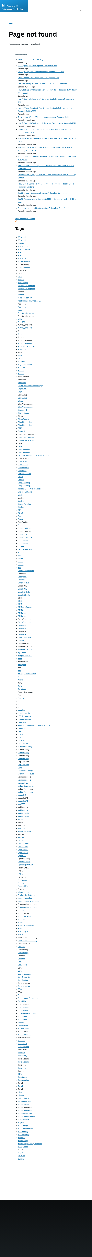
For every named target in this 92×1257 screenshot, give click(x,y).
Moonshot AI (23, 801)
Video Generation (25, 1110)
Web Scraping (23, 1135)
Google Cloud (23, 583)
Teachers (21, 1053)
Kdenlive (21, 698)
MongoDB (22, 795)
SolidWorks (22, 1016)
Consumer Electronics (26, 437)
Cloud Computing (25, 422)
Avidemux (22, 349)
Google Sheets (24, 595)
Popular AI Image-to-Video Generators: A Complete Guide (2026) (43, 208)
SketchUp (22, 1001)
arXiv (20, 319)
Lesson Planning (24, 719)
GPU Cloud (22, 610)
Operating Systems (25, 865)
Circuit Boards (23, 413)
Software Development (27, 1013)
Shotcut (21, 995)
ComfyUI (21, 431)
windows (21, 1138)
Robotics (21, 959)
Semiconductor (24, 986)
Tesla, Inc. (22, 1068)
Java (20, 686)
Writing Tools (23, 1147)
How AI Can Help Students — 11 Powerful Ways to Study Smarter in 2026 (47, 123)
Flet (19, 556)
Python (20, 922)
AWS (20, 355)
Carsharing (22, 398)
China (20, 401)
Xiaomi (20, 1153)
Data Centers (23, 465)
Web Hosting (23, 1132)
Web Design (23, 1126)
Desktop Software (25, 492)
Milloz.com (10, 5)
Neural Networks (24, 831)
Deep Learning (24, 483)
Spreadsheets (23, 1028)
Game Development (26, 571)
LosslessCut (23, 743)
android (21, 280)
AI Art (20, 252)
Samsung (21, 971)
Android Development (26, 286)
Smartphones (23, 1007)
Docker (21, 516)
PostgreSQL (23, 886)
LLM (19, 737)
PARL (20, 874)
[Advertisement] (46, 1180)
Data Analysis (23, 462)
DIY (19, 510)
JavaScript (22, 689)
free (19, 568)
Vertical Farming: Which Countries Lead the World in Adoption (42, 84)
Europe (21, 546)
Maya (20, 768)
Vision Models (23, 1119)
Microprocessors (24, 780)
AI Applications (24, 249)
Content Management (26, 440)
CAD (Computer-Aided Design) (30, 386)
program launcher (25, 898)
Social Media (23, 1010)
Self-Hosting (23, 980)
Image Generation (25, 656)
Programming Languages (28, 907)
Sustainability (23, 1047)
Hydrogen (22, 653)
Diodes (21, 507)
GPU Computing (24, 613)
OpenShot (22, 856)
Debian (21, 480)
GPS (20, 601)
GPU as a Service (25, 607)
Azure (20, 358)
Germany (21, 580)
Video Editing (23, 1104)
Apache (21, 295)
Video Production (25, 1113)
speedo (21, 1022)
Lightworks (22, 728)
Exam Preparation (25, 549)
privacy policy (23, 892)
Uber (20, 1092)
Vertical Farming (24, 1101)
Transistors (22, 1077)
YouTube (21, 1156)
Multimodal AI (23, 813)
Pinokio (21, 883)
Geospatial (22, 577)
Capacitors (22, 389)
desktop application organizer (29, 489)
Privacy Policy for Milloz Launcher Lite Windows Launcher (41, 72)
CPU (20, 446)
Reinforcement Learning (27, 941)
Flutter (20, 559)
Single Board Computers (27, 998)
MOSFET (21, 804)
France (20, 565)
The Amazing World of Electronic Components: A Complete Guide (44, 117)
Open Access (23, 850)
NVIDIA (21, 837)
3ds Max (21, 243)
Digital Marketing (24, 504)
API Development (25, 298)
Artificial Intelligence (26, 313)
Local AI (21, 740)
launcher (21, 710)
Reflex (20, 935)
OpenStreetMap (24, 862)
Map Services (23, 765)
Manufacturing (23, 753)
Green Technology (25, 622)
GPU (20, 604)
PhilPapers (22, 880)
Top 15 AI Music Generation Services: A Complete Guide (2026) (43, 193)
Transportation (23, 1080)
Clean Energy (23, 419)
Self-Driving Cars (25, 977)
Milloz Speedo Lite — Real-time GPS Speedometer (38, 78)
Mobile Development (26, 786)
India (20, 659)
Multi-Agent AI (23, 810)
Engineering (23, 540)
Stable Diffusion (24, 1035)
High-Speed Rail (24, 637)
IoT (19, 677)
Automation (22, 334)
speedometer (23, 1025)
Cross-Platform (24, 449)
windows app (23, 1141)
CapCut (21, 392)
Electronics (22, 534)
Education (22, 525)
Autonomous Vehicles (26, 346)
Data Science (23, 468)
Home (11, 23)
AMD (20, 277)
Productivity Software (26, 895)
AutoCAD (21, 322)
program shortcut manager (28, 901)
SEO (20, 989)
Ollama (21, 841)
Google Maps (23, 589)
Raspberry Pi (23, 931)
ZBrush (21, 1159)
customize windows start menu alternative (34, 455)
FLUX (20, 562)
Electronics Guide (25, 537)
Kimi (19, 704)
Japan (20, 680)
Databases (22, 471)
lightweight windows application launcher (34, 725)
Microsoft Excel (24, 783)
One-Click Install (24, 844)
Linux (20, 731)
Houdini (21, 640)
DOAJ (20, 513)
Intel (19, 671)
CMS (20, 428)
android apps (23, 283)
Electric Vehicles (24, 528)
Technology (22, 1056)
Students (21, 1041)
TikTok (20, 1074)
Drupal (20, 519)
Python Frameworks (26, 925)
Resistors (21, 947)
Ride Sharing (23, 953)
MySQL (21, 819)
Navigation (22, 828)
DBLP (20, 477)
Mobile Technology (25, 792)
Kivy (19, 707)
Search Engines (24, 974)
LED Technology (24, 716)
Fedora (21, 552)
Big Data (21, 368)
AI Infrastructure (24, 267)
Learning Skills (24, 713)
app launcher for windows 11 (29, 301)
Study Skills (22, 1044)
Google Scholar (24, 592)
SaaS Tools (22, 965)
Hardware (22, 625)
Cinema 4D (22, 410)
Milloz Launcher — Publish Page (31, 60)
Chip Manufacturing (25, 407)
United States (23, 1098)
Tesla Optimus (23, 1062)
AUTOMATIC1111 (25, 328)
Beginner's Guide (25, 365)
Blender (21, 371)
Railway (21, 928)
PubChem (22, 910)
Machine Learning (25, 747)
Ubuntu (21, 1095)
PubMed (21, 919)
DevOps (21, 495)
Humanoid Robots (25, 650)
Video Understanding (26, 1116)
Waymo (21, 1122)
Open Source (23, 853)
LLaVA (20, 734)
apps (20, 310)
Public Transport (24, 916)
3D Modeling (23, 237)
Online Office (23, 847)
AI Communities (24, 261)
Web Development (25, 1129)
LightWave (22, 722)
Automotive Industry (26, 343)
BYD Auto (22, 383)
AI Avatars (22, 258)
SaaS (20, 962)
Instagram (22, 665)
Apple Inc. (22, 307)
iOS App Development (27, 674)
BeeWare (21, 361)
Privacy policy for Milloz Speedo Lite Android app (37, 66)
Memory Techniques (26, 774)
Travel (20, 1086)
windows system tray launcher (30, 1144)
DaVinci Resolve (24, 474)
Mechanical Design (25, 771)
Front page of (25, 219)
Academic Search (25, 246)
